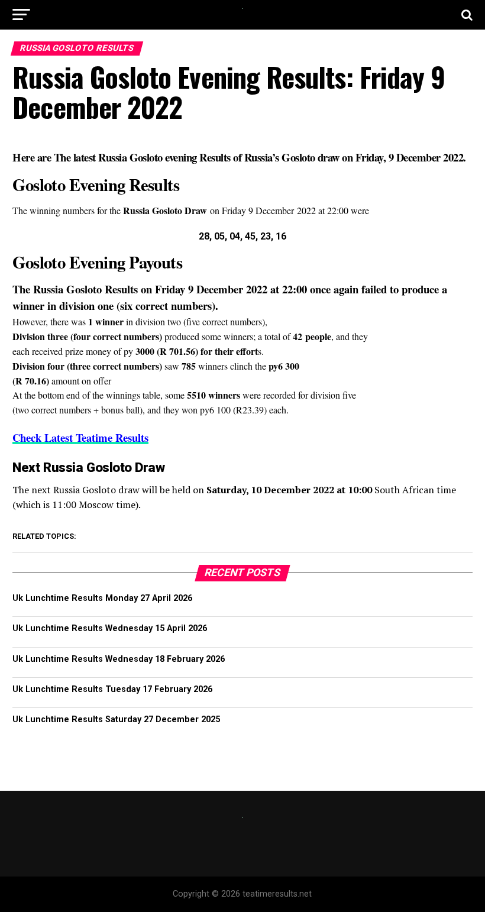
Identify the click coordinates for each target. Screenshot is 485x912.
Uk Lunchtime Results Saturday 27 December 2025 (116, 719)
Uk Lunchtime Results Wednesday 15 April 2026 (109, 628)
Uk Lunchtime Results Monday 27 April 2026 (102, 598)
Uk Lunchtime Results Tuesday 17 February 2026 (112, 689)
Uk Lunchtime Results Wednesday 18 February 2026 (118, 659)
